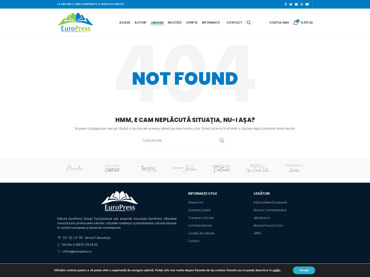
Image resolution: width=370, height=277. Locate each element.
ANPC (258, 233)
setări (276, 270)
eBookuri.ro (262, 218)
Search (222, 141)
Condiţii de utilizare (201, 233)
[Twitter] (291, 4)
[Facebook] (285, 4)
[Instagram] (301, 4)
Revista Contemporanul (270, 210)
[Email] (296, 4)
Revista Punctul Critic (268, 225)
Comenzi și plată (199, 210)
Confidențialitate (200, 225)
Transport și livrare (201, 218)
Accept (304, 270)
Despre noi (195, 202)
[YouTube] (307, 4)
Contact (194, 241)
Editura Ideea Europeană (270, 202)
